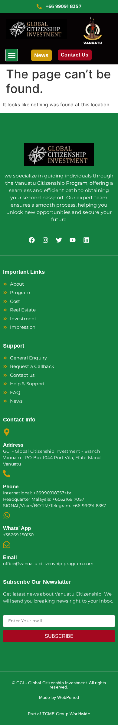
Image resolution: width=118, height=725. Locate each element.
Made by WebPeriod (59, 697)
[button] (11, 55)
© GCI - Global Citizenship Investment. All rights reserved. (59, 684)
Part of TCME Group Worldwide (59, 713)
